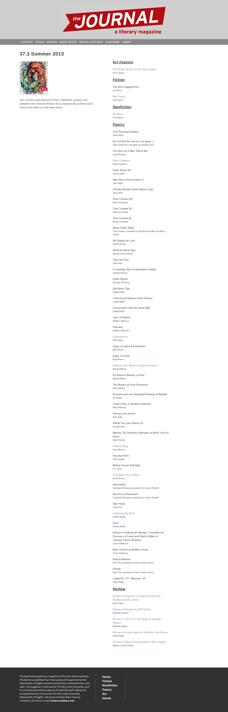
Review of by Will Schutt (131, 609)
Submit (126, 42)
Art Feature (123, 62)
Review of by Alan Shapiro (139, 641)
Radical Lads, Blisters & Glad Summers (135, 365)
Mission (52, 42)
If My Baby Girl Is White (126, 474)
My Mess (118, 114)
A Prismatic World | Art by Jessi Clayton (135, 69)
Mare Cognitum (121, 160)
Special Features (91, 42)
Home (106, 677)
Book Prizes (68, 42)
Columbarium (120, 336)
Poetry (119, 124)
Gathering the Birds (124, 513)
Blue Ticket (119, 96)
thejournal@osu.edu (62, 700)
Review (119, 588)
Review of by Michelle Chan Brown (140, 632)
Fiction (119, 79)
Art (104, 694)
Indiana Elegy (120, 446)
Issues (39, 42)
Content (27, 42)
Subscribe (112, 42)
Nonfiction (122, 106)
